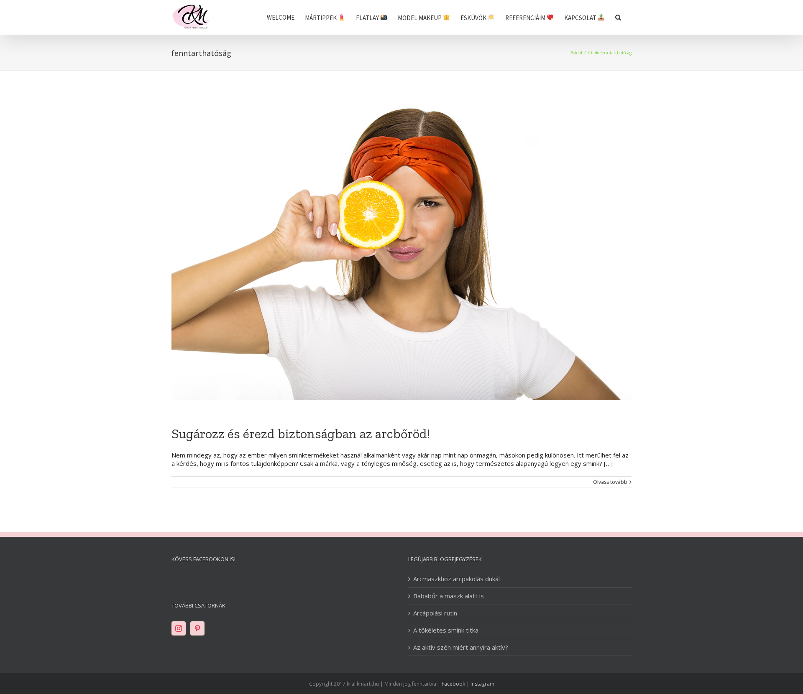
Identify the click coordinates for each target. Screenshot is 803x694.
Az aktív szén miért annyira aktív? (460, 647)
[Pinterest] (197, 628)
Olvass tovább (610, 482)
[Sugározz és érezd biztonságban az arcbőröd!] (401, 247)
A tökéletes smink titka (445, 630)
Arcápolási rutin (435, 613)
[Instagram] (178, 628)
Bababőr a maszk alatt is (448, 596)
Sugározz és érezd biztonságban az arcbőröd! (300, 434)
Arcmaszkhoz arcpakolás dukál (456, 579)
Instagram (482, 683)
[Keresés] (618, 17)
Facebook (453, 683)
